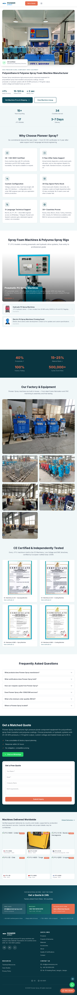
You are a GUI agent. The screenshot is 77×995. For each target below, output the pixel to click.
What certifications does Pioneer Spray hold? (21, 679)
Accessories (44, 945)
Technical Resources (8, 964)
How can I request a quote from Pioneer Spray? (21, 686)
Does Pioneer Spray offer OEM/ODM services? (21, 692)
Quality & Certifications (47, 952)
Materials (43, 942)
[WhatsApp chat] (72, 984)
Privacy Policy (6, 971)
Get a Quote (31, 3)
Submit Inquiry (38, 799)
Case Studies (6, 968)
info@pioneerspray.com (50, 964)
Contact (42, 955)
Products (43, 936)
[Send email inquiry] (73, 979)
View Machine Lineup (45, 100)
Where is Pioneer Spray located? (16, 706)
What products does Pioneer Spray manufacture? (22, 672)
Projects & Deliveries (46, 939)
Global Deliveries (67, 820)
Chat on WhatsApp (14, 754)
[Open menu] (42, 3)
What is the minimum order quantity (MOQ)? (20, 699)
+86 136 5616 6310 (48, 967)
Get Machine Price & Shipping (16, 100)
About (42, 949)
